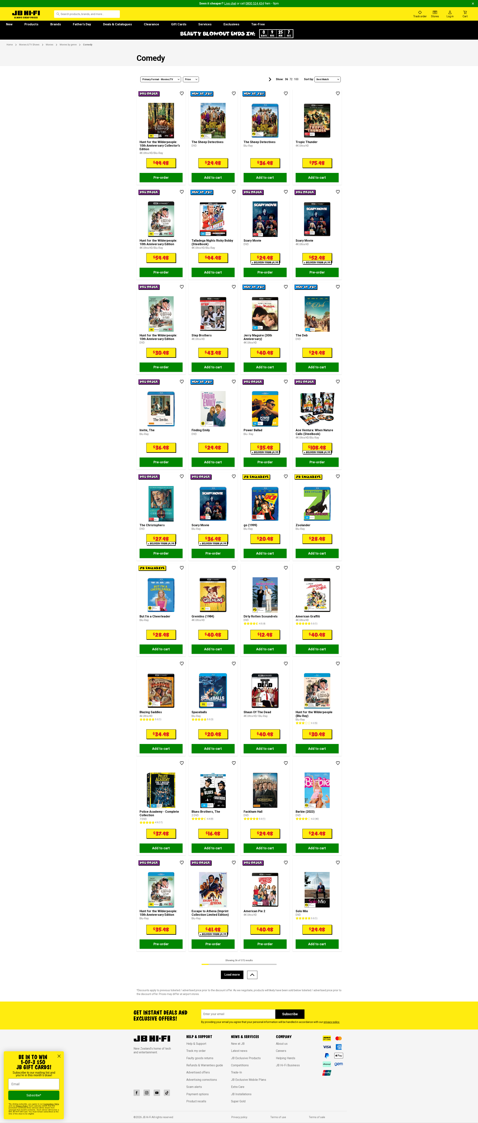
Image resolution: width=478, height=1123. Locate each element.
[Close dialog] (59, 1056)
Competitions (240, 1065)
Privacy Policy (22, 1106)
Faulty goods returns (199, 1058)
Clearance (151, 24)
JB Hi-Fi (147, 1117)
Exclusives (231, 24)
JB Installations (241, 1094)
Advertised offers (198, 1072)
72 (290, 79)
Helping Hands (285, 1058)
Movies (49, 44)
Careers (281, 1051)
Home (10, 44)
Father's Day (82, 24)
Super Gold (238, 1101)
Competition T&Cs (51, 1104)
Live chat (230, 3)
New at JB (238, 1043)
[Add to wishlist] (182, 93)
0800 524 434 (254, 3)
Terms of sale (317, 1117)
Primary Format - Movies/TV (157, 79)
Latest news (239, 1051)
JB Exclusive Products (246, 1058)
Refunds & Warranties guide (204, 1065)
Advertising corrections (201, 1080)
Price (188, 79)
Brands (55, 24)
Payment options (197, 1094)
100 (296, 79)
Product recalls (196, 1101)
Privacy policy (239, 1117)
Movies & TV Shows (29, 44)
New (9, 24)
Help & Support (196, 1043)
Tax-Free (258, 24)
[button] (239, 34)
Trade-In (236, 1072)
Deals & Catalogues (117, 24)
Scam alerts (194, 1087)
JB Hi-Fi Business (288, 1065)
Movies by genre (68, 44)
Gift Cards (178, 24)
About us (282, 1043)
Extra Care (237, 1087)
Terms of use (278, 1117)
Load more (232, 974)
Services (204, 24)
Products (31, 24)
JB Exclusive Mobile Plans (248, 1080)
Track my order (196, 1051)
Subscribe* (33, 1095)
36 (286, 79)
